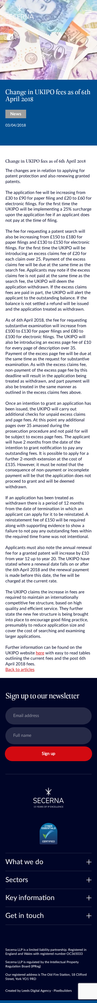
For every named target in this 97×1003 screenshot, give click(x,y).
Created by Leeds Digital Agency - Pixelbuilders (38, 990)
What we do (24, 862)
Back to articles (19, 670)
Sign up (48, 754)
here (40, 653)
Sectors (16, 879)
